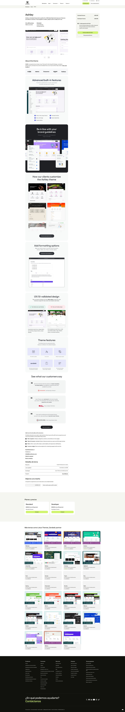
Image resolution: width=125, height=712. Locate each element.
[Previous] (44, 57)
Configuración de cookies (47, 709)
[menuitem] (97, 0)
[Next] (48, 57)
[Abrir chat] (122, 709)
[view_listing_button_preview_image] (41, 42)
